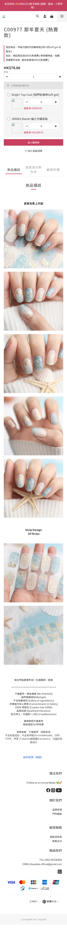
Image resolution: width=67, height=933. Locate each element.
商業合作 (57, 841)
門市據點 (57, 813)
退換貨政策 (56, 836)
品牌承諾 (57, 809)
